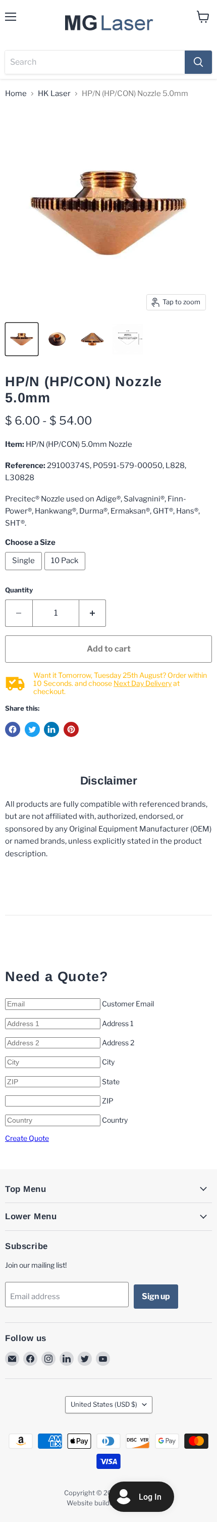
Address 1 (118, 1023)
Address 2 (118, 1042)
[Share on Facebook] (12, 729)
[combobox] (95, 62)
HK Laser (54, 93)
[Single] (24, 572)
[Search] (198, 62)
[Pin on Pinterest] (71, 729)
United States (104, 1404)
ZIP (108, 1100)
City (108, 1061)
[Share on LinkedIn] (51, 729)
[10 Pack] (66, 572)
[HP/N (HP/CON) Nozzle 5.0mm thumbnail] (22, 339)
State (111, 1081)
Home (16, 93)
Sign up (156, 1296)
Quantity (19, 590)
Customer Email (128, 1003)
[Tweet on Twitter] (32, 729)
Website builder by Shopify (108, 1503)
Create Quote (27, 1138)
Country (115, 1120)
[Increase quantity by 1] (92, 613)
